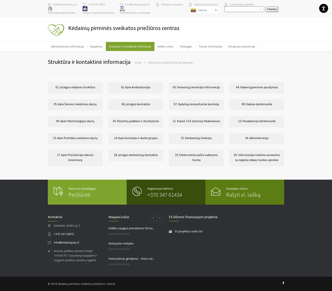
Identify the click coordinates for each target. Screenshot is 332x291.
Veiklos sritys (165, 46)
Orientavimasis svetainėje (135, 13)
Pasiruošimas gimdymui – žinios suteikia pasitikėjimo (131, 258)
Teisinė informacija (210, 46)
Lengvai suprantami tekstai (98, 13)
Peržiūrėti (79, 194)
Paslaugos (185, 46)
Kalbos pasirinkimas (206, 4)
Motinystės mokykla (120, 243)
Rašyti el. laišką (243, 194)
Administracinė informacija (67, 46)
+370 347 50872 (96, 4)
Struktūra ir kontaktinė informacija (130, 46)
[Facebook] (283, 283)
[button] (75, 87)
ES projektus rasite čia (188, 231)
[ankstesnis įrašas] (153, 218)
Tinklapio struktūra (172, 4)
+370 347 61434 (164, 194)
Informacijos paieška (241, 4)
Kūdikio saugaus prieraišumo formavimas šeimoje (131, 228)
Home (137, 62)
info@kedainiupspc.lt (137, 4)
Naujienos (96, 46)
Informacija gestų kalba (61, 13)
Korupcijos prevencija (241, 46)
